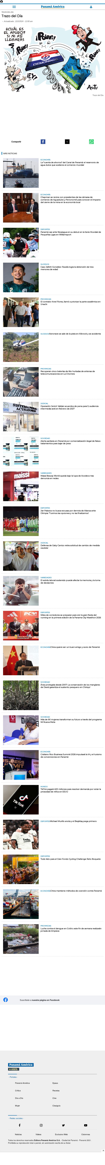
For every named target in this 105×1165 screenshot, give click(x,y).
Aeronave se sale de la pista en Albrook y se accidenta (75, 334)
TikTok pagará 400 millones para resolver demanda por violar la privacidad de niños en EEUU (71, 790)
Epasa (55, 1083)
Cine (54, 1098)
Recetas (56, 1090)
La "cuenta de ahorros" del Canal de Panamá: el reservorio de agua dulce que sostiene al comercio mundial (70, 163)
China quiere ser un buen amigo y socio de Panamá (75, 647)
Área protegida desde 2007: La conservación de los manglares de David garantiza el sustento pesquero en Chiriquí (70, 686)
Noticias (18, 1134)
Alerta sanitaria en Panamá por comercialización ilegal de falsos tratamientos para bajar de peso (70, 442)
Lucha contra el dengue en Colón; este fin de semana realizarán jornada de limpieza (71, 929)
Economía (45, 160)
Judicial (44, 403)
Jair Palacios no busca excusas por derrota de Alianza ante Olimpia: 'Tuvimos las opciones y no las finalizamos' (68, 512)
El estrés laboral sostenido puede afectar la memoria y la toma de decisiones (70, 581)
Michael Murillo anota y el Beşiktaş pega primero (73, 821)
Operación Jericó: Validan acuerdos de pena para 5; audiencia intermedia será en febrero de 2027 (69, 407)
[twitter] (63, 1126)
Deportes (45, 229)
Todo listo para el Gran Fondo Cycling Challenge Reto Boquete (71, 859)
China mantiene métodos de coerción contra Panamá (76, 891)
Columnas (85, 1134)
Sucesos (45, 264)
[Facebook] (1, 2)
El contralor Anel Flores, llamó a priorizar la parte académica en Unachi (71, 303)
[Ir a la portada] (52, 6)
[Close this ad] (103, 1150)
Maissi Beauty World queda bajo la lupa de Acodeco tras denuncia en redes (67, 477)
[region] (52, 117)
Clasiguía (56, 1105)
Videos (38, 1134)
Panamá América (22, 1083)
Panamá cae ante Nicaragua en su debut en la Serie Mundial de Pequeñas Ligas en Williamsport (71, 233)
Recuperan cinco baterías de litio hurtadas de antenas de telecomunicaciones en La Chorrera (68, 372)
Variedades (46, 473)
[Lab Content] (52, 1071)
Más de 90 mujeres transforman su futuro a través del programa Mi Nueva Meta (71, 720)
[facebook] (19, 1126)
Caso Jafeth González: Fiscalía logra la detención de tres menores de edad (67, 268)
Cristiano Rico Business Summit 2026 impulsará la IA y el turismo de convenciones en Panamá (71, 755)
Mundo (44, 786)
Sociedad (45, 438)
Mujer (17, 1105)
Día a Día (19, 1098)
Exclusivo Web (61, 1134)
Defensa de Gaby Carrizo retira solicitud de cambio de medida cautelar (70, 546)
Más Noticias (10, 153)
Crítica (18, 1090)
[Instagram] (41, 1126)
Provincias (46, 299)
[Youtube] (85, 1126)
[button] (43, 141)
